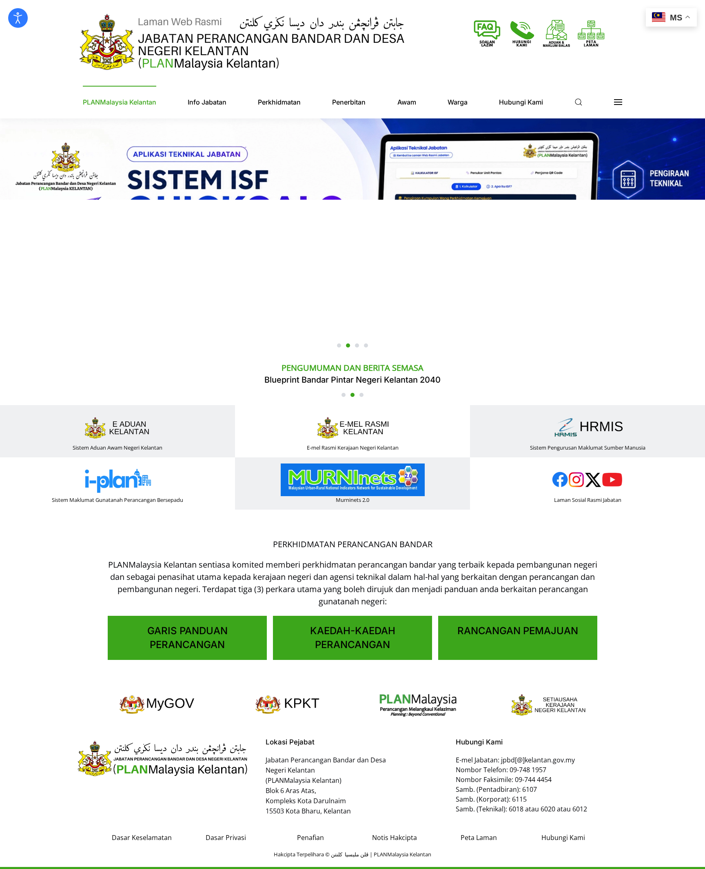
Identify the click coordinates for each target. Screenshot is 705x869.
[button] (578, 102)
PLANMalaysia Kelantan (119, 102)
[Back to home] (242, 43)
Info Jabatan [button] (207, 102)
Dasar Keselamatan (142, 837)
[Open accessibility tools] (18, 18)
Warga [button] (458, 102)
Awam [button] (406, 102)
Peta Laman (479, 837)
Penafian (310, 837)
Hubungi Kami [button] (521, 102)
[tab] (339, 345)
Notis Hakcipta (394, 837)
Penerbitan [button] (349, 102)
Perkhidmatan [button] (279, 102)
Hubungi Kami (563, 837)
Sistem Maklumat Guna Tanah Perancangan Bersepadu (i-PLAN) (423, 380)
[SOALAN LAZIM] (487, 33)
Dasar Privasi (226, 837)
